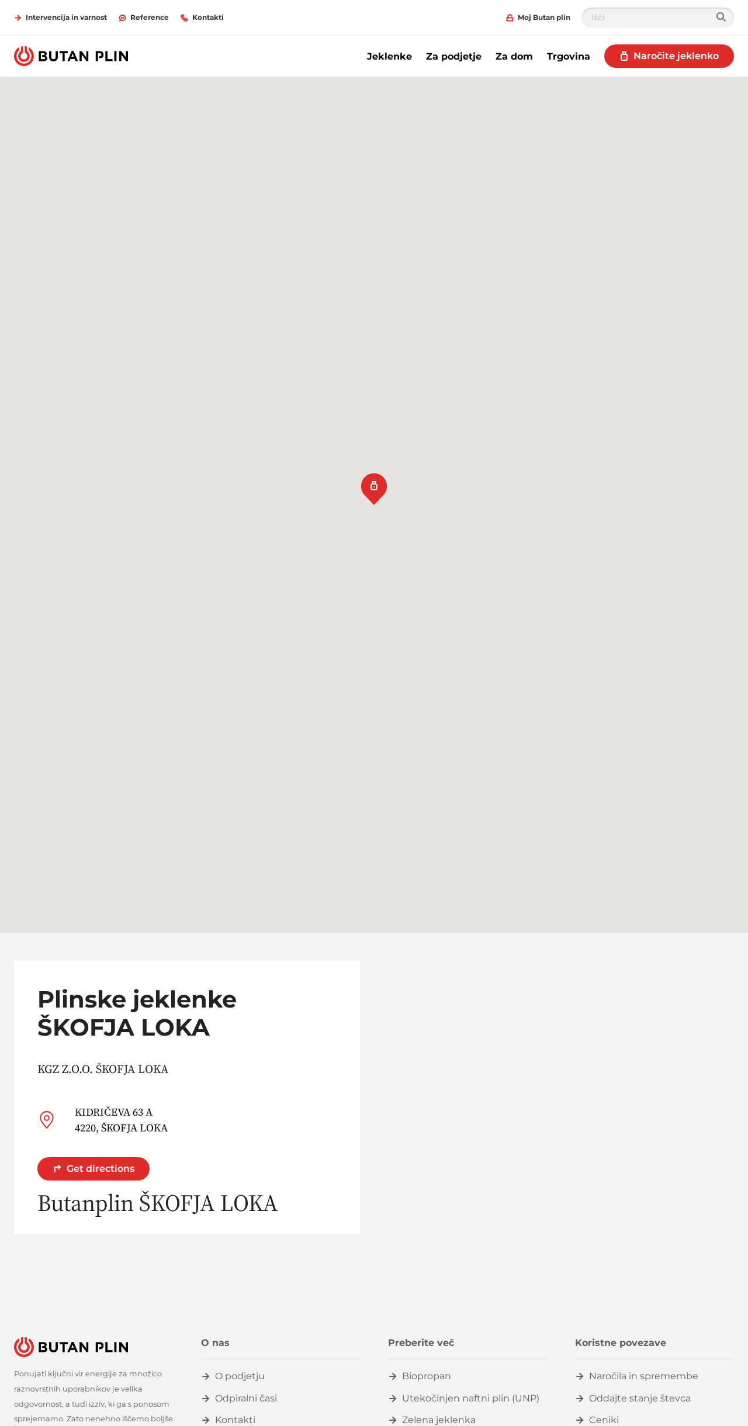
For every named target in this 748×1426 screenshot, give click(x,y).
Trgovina (568, 56)
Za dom (514, 56)
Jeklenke (389, 56)
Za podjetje (454, 56)
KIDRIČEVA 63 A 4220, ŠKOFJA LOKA (121, 1120)
